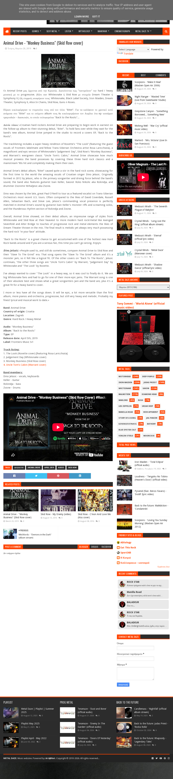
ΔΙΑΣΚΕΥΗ (18, 468)
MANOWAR (102, 31)
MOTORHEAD (125, 376)
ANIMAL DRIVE (34, 468)
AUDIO (61, 468)
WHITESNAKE (125, 388)
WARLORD (123, 400)
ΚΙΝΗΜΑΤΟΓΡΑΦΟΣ (128, 424)
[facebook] (152, 758)
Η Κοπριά (125, 557)
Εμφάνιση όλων (164, 567)
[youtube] (161, 758)
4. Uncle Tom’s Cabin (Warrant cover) (24, 364)
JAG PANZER (151, 418)
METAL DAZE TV (142, 31)
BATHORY (151, 424)
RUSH (140, 400)
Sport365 (125, 552)
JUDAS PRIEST (150, 382)
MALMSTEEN (124, 394)
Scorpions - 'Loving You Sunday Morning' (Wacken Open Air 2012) (151, 523)
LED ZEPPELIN (125, 406)
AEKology (125, 542)
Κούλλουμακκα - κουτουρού (134, 562)
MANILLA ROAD (126, 412)
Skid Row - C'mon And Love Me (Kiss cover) (94, 516)
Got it (96, 16)
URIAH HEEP (147, 406)
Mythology (84, 31)
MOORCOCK (148, 436)
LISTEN (68, 31)
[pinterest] (164, 758)
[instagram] (168, 758)
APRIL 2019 (49, 468)
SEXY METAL (51, 31)
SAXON (146, 388)
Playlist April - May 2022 (33, 738)
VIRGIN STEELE (126, 436)
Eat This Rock (128, 547)
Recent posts (20, 31)
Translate (128, 53)
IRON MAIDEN (125, 382)
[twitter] (156, 758)
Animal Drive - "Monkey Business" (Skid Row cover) (17, 516)
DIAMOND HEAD (149, 394)
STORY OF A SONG (127, 418)
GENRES (35, 31)
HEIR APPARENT (150, 412)
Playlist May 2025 (30, 723)
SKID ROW (72, 468)
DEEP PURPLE (148, 376)
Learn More (81, 16)
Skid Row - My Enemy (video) (56, 514)
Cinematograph (122, 31)
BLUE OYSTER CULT (127, 430)
